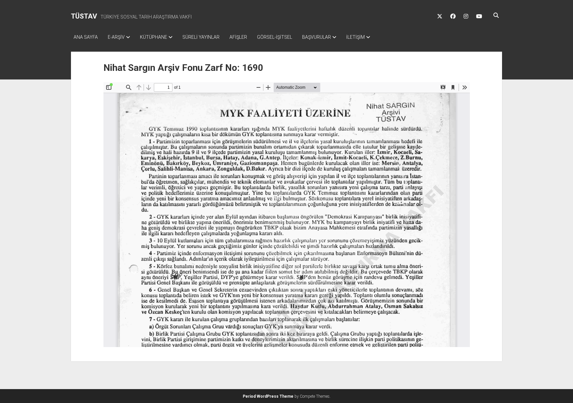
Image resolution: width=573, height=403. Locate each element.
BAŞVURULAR (316, 37)
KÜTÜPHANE (153, 37)
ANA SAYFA (86, 37)
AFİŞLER (238, 37)
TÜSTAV (84, 16)
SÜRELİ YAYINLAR (201, 37)
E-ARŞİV (116, 37)
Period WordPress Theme (268, 396)
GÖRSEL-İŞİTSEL (274, 37)
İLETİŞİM (355, 37)
